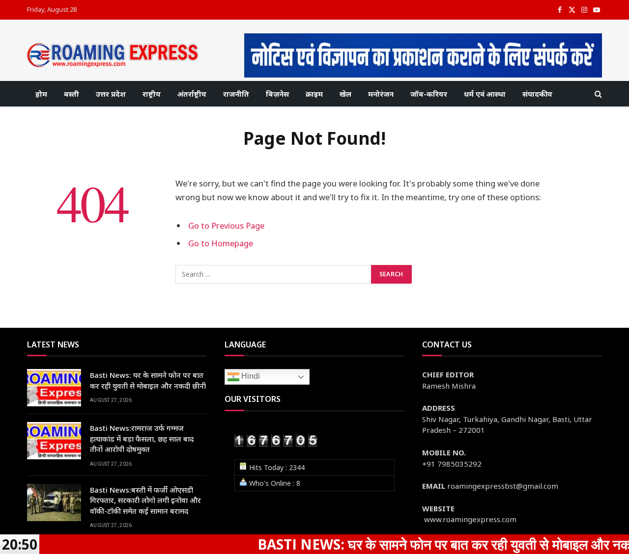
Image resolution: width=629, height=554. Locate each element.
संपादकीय (537, 94)
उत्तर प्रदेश (111, 94)
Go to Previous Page (226, 225)
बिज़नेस (277, 94)
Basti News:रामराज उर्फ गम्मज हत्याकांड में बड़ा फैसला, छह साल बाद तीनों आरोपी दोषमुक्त (142, 438)
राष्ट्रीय (152, 94)
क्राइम (314, 94)
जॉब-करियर (428, 94)
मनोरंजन (381, 94)
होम (41, 94)
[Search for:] (273, 274)
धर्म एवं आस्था (485, 94)
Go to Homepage (220, 243)
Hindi (249, 376)
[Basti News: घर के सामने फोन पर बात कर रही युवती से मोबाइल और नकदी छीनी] (54, 387)
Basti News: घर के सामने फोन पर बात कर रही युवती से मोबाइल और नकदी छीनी (148, 380)
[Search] (597, 94)
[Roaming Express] (113, 55)
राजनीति (236, 94)
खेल (345, 94)
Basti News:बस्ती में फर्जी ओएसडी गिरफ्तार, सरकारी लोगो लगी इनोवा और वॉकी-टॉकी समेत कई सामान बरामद (145, 500)
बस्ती (71, 94)
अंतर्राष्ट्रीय (191, 94)
